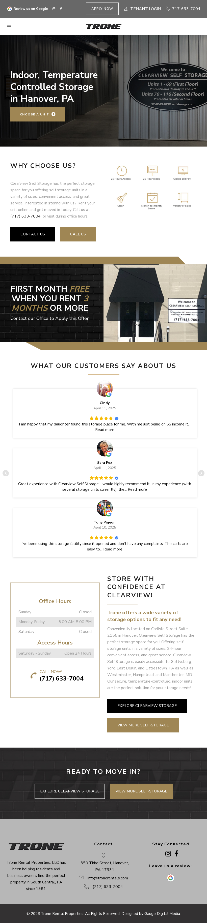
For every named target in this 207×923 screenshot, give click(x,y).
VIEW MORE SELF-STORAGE (143, 725)
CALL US (78, 234)
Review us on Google (31, 9)
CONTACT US (32, 234)
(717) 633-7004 (25, 216)
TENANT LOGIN (145, 9)
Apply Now (102, 9)
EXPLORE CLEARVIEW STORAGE (147, 705)
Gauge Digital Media (162, 913)
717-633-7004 (186, 9)
